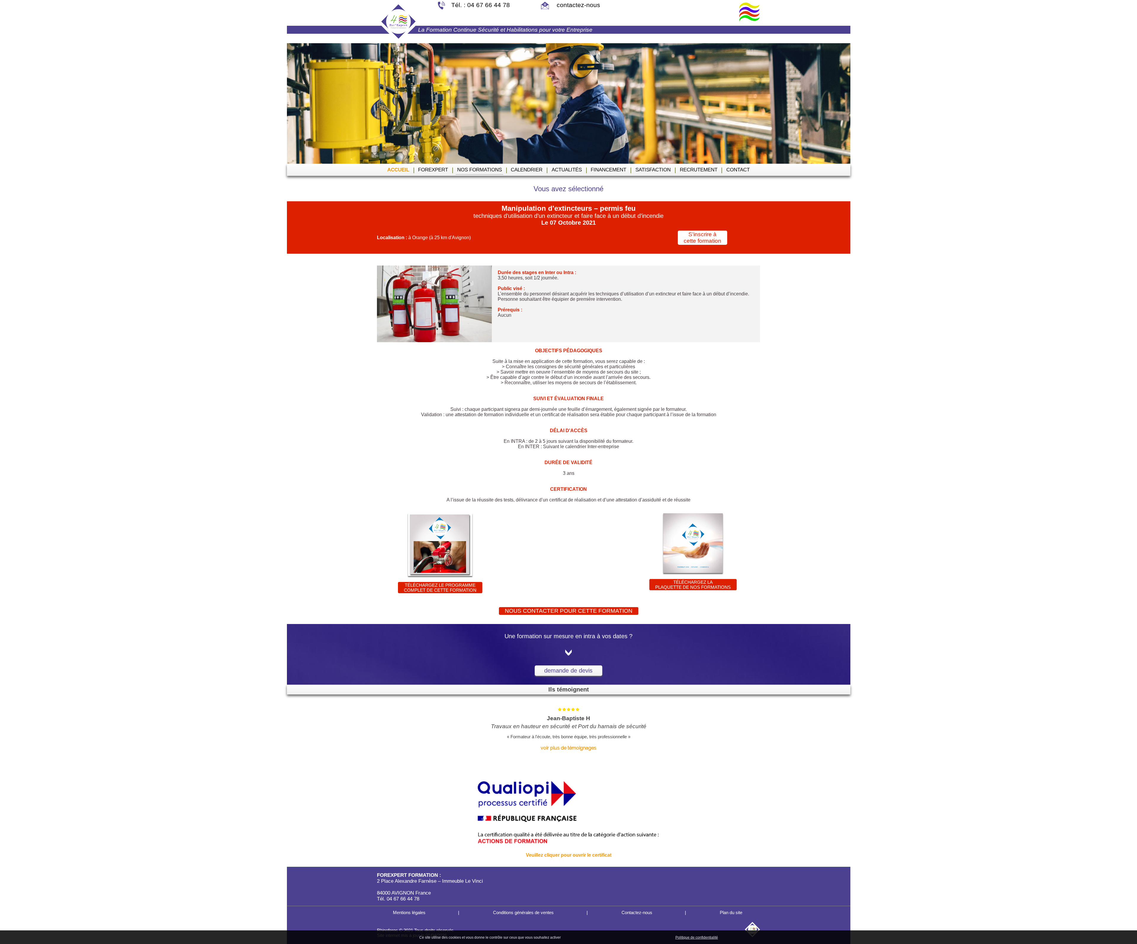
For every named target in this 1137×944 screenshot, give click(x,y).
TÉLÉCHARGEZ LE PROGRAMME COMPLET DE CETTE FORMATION (440, 588)
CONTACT (738, 170)
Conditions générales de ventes (523, 912)
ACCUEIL (398, 170)
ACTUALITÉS (567, 170)
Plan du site (730, 912)
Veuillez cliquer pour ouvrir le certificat (568, 855)
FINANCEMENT (608, 170)
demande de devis (568, 670)
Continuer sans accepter (610, 937)
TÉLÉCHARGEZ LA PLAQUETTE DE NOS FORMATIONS (693, 585)
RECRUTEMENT (698, 170)
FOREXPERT (433, 170)
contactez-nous (577, 4)
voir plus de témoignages (568, 748)
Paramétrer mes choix (654, 937)
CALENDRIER (526, 170)
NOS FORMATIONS (479, 170)
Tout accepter (574, 937)
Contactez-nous (636, 912)
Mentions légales (408, 912)
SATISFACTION (653, 170)
